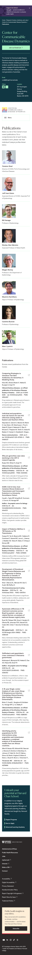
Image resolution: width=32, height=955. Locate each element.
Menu (10, 117)
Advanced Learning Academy (15, 827)
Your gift (8, 10)
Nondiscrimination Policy (10, 890)
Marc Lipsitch (7, 346)
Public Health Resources (10, 852)
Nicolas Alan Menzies (10, 245)
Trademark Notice (7, 901)
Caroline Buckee (8, 321)
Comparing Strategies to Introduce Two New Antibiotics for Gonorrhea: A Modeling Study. (12, 376)
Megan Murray (7, 270)
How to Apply (10, 823)
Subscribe (16, 928)
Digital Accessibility (8, 882)
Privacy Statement (8, 886)
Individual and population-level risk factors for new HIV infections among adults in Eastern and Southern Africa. (13, 416)
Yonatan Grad (7, 166)
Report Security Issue (9, 897)
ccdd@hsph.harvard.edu (10, 80)
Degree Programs (11, 819)
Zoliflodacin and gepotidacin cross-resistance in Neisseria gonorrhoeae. (13, 655)
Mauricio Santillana (9, 297)
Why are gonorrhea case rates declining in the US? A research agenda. (13, 458)
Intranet (4, 864)
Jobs (3, 856)
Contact (5, 871)
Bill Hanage (6, 220)
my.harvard (5, 860)
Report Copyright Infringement (12, 893)
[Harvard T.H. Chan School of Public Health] (12, 842)
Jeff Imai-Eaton (8, 193)
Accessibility (6, 879)
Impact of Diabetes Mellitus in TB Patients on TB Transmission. (13, 531)
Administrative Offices (9, 849)
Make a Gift (6, 867)
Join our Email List (15, 48)
